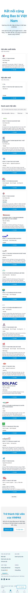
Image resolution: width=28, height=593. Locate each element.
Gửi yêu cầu (4, 561)
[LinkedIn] (4, 579)
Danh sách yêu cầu (6, 559)
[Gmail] (9, 579)
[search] (15, 109)
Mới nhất (3, 556)
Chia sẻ (22, 587)
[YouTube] (6, 579)
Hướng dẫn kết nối (5, 567)
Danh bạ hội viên (19, 556)
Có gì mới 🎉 (4, 570)
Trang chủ (17, 567)
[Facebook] (1, 579)
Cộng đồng (18, 570)
